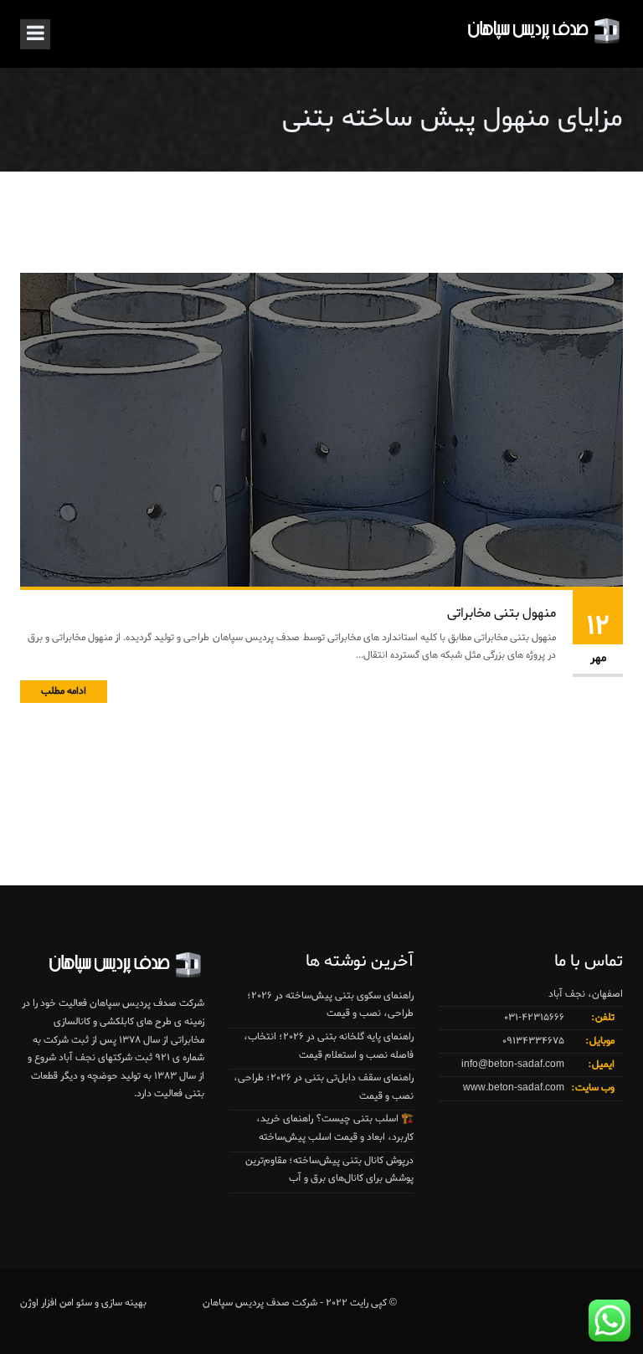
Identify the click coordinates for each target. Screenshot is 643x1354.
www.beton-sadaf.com (513, 1087)
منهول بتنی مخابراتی (501, 613)
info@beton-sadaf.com (512, 1064)
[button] (46, 1307)
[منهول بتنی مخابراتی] (321, 431)
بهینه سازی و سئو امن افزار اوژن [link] (83, 1302)
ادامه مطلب (63, 691)
